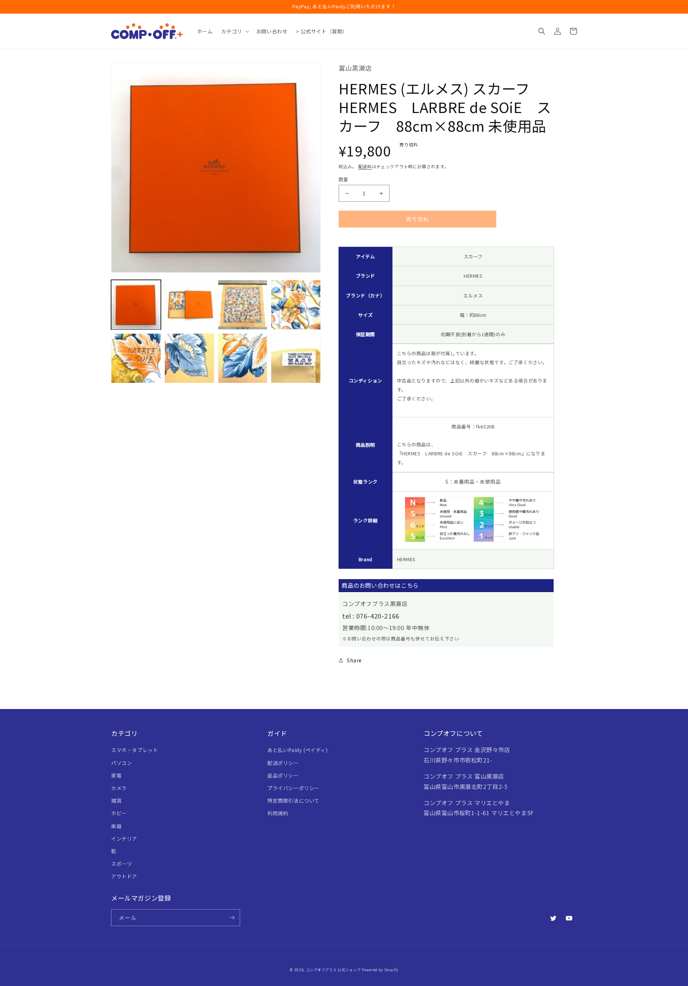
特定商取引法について (293, 800)
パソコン (121, 762)
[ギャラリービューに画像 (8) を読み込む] (296, 358)
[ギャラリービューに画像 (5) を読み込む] (136, 358)
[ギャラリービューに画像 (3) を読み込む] (243, 305)
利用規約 (277, 813)
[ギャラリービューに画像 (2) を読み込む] (189, 305)
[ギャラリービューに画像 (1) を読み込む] (136, 305)
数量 (343, 179)
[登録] (232, 917)
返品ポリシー (283, 775)
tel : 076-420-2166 (371, 615)
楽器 (116, 826)
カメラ (119, 788)
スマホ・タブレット (134, 749)
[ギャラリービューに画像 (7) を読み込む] (243, 358)
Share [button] (354, 660)
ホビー (119, 813)
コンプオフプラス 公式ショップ (333, 969)
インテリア (124, 838)
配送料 (365, 166)
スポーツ (121, 863)
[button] (234, 31)
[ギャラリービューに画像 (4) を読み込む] (296, 305)
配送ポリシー (283, 762)
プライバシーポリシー (293, 788)
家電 (116, 775)
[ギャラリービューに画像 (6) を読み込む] (189, 358)
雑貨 (116, 800)
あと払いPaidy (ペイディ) (297, 749)
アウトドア (124, 876)
